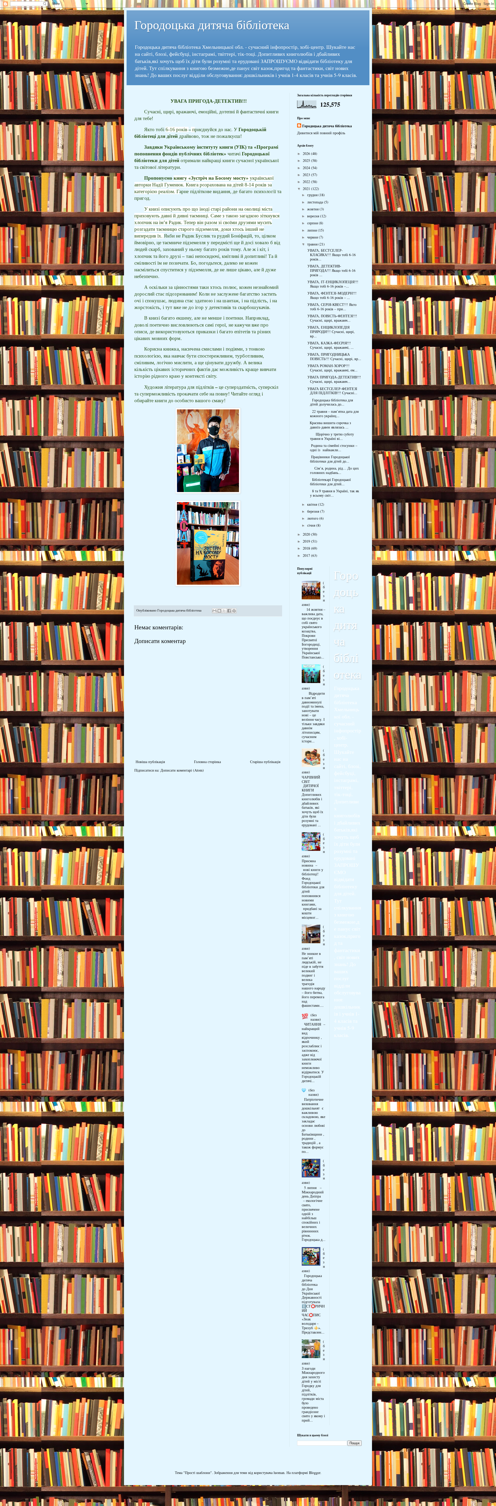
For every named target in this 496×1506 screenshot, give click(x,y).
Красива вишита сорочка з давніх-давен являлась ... (328, 425)
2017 (307, 555)
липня (312, 230)
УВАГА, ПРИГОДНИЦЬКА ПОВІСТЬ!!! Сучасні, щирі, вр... (333, 356)
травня (313, 244)
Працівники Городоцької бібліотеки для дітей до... (328, 459)
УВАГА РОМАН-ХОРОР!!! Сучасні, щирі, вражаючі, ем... (332, 367)
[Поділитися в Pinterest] (234, 610)
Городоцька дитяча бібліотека (211, 24)
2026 (307, 153)
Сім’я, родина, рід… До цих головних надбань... (332, 470)
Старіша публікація (265, 761)
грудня (313, 194)
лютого (313, 518)
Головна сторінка (207, 761)
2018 (307, 548)
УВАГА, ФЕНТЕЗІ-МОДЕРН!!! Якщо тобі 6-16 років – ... (331, 295)
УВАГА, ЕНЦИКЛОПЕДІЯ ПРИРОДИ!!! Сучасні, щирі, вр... (330, 331)
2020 (307, 534)
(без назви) (316, 1017)
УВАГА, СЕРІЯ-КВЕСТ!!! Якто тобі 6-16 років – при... (331, 306)
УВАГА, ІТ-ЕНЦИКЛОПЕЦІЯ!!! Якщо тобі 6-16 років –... (332, 284)
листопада (315, 202)
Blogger (314, 1472)
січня (311, 525)
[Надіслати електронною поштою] (214, 610)
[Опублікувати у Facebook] (229, 610)
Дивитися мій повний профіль (321, 132)
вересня (313, 215)
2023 (307, 174)
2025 (307, 160)
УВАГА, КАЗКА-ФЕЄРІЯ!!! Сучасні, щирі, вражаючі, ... (330, 345)
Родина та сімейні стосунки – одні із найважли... (331, 447)
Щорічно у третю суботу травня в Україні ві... (330, 436)
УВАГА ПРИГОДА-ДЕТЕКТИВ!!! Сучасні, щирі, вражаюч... (333, 379)
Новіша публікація (150, 761)
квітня (312, 504)
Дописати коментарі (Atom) (182, 770)
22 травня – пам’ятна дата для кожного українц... (332, 413)
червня (313, 237)
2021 (307, 188)
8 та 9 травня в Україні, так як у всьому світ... (332, 493)
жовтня (313, 209)
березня (313, 511)
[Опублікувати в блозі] (219, 610)
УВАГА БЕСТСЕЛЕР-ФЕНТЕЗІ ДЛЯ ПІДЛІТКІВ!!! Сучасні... (331, 390)
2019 (307, 541)
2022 (307, 181)
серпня (313, 222)
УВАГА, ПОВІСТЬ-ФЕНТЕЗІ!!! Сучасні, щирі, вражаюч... (331, 318)
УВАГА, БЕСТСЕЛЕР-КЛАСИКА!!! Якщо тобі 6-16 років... (331, 254)
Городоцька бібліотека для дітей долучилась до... (329, 402)
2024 (307, 167)
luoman (279, 1472)
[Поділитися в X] (224, 610)
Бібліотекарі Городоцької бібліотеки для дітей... (328, 481)
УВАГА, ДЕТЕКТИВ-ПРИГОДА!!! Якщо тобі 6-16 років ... (330, 270)
